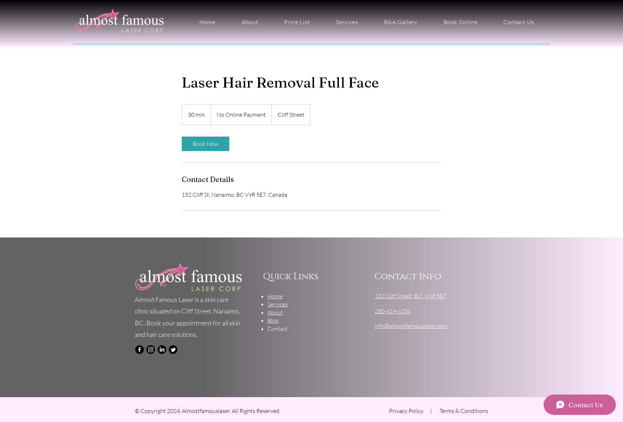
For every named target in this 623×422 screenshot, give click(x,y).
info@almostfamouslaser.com (411, 325)
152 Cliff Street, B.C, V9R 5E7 (410, 295)
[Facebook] (139, 349)
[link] (205, 144)
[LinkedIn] (162, 349)
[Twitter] (173, 349)
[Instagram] (150, 349)
